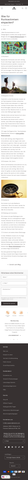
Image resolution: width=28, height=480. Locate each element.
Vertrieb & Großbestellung (10, 358)
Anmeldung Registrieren (9, 386)
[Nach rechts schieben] (17, 339)
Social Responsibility (9, 365)
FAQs (4, 389)
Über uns (5, 351)
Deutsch (13, 466)
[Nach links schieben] (10, 339)
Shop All (5, 399)
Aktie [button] (4, 29)
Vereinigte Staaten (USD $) (13, 457)
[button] (2, 8)
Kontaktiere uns (7, 375)
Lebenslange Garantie (9, 382)
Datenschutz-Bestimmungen (11, 410)
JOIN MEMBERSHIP (13, 335)
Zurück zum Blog (15, 265)
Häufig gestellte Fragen (9, 406)
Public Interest (7, 362)
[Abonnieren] (23, 441)
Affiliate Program (7, 403)
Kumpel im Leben (8, 354)
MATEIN (12, 477)
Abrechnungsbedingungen (10, 413)
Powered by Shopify (16, 477)
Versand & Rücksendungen (10, 379)
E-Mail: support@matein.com (11, 423)
